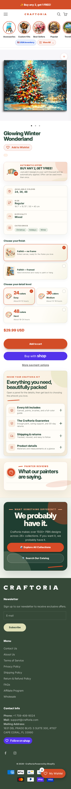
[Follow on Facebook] (5, 753)
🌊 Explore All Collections (35, 547)
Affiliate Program (13, 690)
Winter (43, 230)
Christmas (20, 230)
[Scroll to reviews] (6, 155)
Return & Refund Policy (17, 678)
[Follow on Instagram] (15, 753)
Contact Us (10, 648)
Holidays (32, 230)
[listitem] (9, 29)
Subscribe (15, 627)
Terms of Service (14, 660)
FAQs (7, 684)
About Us (9, 654)
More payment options (35, 364)
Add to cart (35, 343)
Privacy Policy (12, 666)
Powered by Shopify (45, 764)
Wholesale (10, 696)
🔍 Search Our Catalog (35, 558)
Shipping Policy (13, 672)
